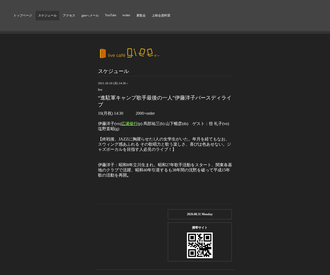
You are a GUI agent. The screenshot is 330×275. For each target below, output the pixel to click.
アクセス (69, 15)
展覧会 (141, 15)
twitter (126, 15)
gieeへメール (90, 15)
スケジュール (47, 15)
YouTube (110, 15)
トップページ (22, 15)
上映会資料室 (161, 15)
